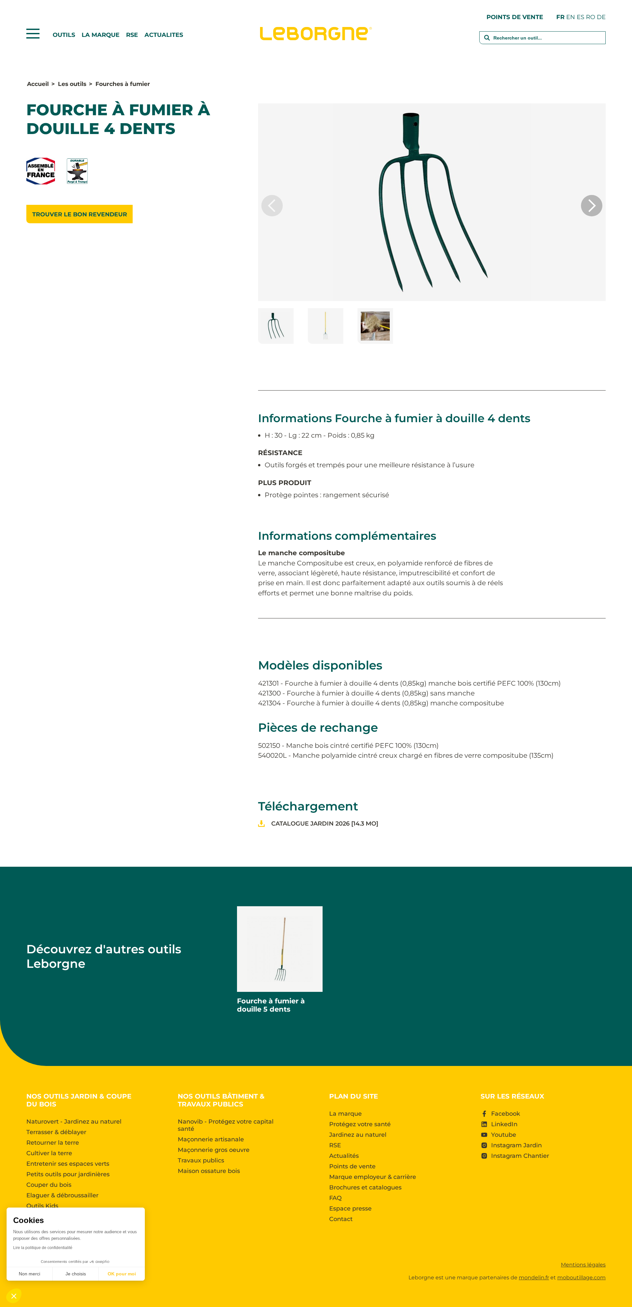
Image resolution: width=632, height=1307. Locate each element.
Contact (341, 1219)
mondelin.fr (534, 1277)
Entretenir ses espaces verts (67, 1163)
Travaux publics (201, 1160)
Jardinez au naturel (357, 1134)
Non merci (29, 1273)
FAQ (335, 1198)
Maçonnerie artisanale (211, 1139)
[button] (591, 205)
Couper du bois (48, 1184)
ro (590, 17)
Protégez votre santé (360, 1124)
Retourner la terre (52, 1142)
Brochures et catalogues (365, 1187)
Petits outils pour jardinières (68, 1174)
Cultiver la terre (49, 1153)
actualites (164, 35)
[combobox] (542, 42)
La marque (100, 35)
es (580, 17)
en (570, 17)
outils (64, 35)
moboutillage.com (581, 1277)
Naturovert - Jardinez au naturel (73, 1121)
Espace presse (350, 1208)
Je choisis (76, 1273)
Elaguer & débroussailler (62, 1195)
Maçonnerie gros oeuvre (214, 1150)
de (601, 17)
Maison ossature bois (209, 1171)
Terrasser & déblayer (56, 1132)
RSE (132, 35)
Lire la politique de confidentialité (42, 1247)
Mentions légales (583, 1265)
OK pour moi (122, 1273)
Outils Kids (42, 1206)
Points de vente (515, 17)
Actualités (344, 1155)
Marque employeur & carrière (372, 1177)
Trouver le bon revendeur (79, 214)
